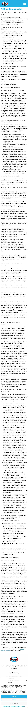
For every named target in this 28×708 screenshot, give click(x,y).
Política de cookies (6, 706)
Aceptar (14, 696)
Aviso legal (23, 706)
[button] (26, 680)
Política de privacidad (15, 706)
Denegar (14, 699)
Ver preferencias (14, 703)
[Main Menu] (25, 4)
